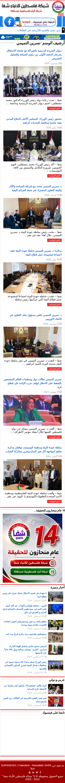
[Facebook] (40, 772)
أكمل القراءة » (54, 108)
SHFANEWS (8, 765)
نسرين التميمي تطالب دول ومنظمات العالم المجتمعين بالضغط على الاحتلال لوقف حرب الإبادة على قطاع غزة (33, 383)
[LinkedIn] (33, 772)
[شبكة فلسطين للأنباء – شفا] (32, 6)
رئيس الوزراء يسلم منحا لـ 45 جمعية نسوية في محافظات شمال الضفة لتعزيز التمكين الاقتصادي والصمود (25, 665)
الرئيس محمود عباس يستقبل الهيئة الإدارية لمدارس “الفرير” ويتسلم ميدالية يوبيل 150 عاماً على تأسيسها (26, 649)
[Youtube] (29, 772)
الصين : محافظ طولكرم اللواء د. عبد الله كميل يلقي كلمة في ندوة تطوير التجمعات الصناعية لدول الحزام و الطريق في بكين (25, 608)
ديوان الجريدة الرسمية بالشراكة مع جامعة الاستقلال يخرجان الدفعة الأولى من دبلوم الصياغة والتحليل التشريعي (34, 54)
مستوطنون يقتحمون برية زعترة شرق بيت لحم (26, 634)
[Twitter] (37, 772)
